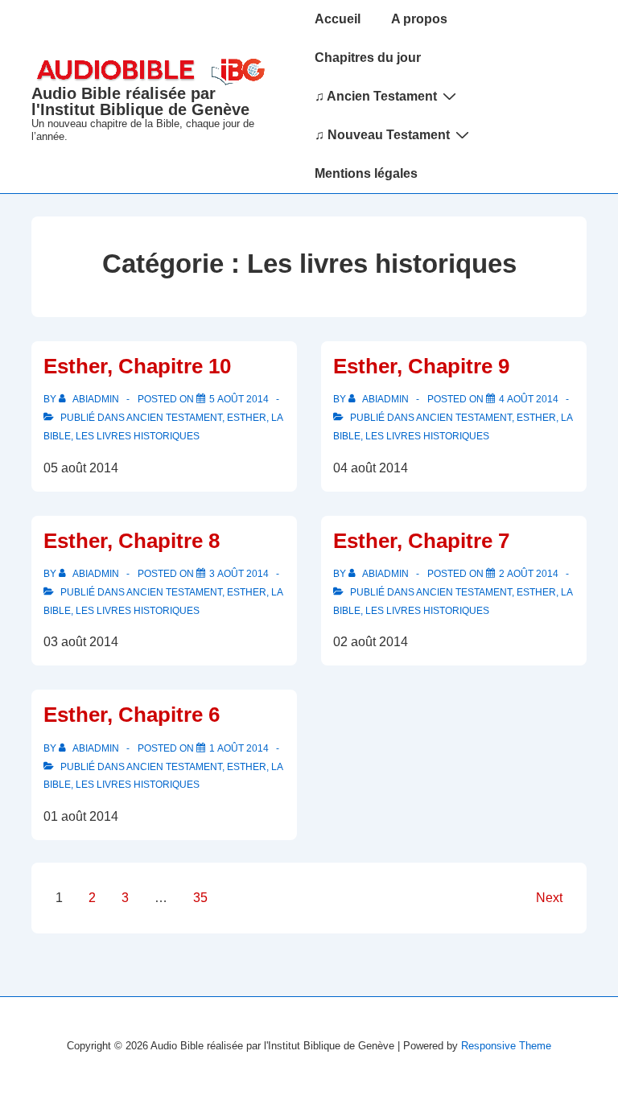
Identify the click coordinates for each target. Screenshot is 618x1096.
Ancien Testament (174, 417)
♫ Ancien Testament (376, 96)
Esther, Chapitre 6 (131, 715)
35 (200, 897)
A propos (419, 19)
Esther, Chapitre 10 (137, 366)
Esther (246, 417)
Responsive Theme (506, 1046)
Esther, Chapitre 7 (421, 541)
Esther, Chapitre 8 (131, 541)
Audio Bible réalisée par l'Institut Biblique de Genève (140, 101)
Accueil (337, 19)
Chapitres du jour (368, 57)
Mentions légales (366, 173)
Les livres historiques (138, 436)
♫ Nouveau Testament (382, 135)
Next (549, 897)
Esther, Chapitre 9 (421, 366)
